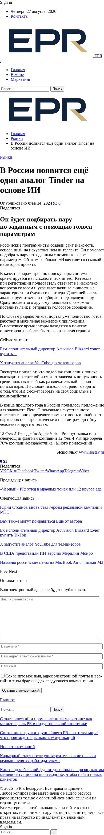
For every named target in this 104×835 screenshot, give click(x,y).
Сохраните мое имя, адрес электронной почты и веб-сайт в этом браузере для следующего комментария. (51, 678)
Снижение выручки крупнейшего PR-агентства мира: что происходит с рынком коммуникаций (49, 735)
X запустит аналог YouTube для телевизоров (40, 363)
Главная (18, 69)
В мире (17, 74)
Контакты (20, 16)
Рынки (6, 157)
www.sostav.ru (91, 452)
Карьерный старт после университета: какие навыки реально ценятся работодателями (48, 758)
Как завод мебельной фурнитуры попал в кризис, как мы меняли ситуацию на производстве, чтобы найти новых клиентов (52, 774)
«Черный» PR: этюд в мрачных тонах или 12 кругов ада (51, 489)
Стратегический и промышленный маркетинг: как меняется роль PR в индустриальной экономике (46, 721)
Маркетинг (21, 79)
